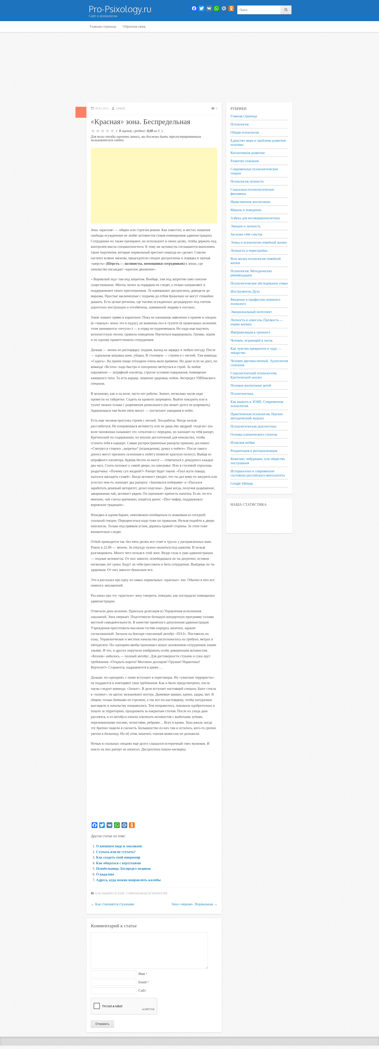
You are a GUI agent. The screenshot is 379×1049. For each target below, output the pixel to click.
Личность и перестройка (249, 250)
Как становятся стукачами (112, 904)
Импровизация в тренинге (250, 332)
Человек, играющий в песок (252, 340)
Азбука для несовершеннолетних (255, 218)
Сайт (142, 990)
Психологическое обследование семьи (259, 283)
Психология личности (247, 181)
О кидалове (105, 874)
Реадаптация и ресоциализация (254, 451)
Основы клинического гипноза (254, 434)
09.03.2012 (102, 108)
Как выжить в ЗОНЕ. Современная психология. (131, 893)
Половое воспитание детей (251, 385)
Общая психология (245, 132)
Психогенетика (242, 393)
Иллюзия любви (243, 442)
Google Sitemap (242, 483)
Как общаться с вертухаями (118, 863)
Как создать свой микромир (118, 857)
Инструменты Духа (245, 291)
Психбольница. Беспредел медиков (123, 868)
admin (120, 108)
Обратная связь (134, 26)
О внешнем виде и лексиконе (119, 846)
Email (143, 982)
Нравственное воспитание (250, 202)
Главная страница (103, 26)
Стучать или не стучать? (116, 852)
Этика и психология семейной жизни (259, 242)
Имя (142, 974)
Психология (239, 124)
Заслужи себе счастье (246, 234)
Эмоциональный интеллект (251, 312)
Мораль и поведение (246, 210)
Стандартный (80, 112)
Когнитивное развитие (248, 153)
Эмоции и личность (245, 226)
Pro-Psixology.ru (120, 8)
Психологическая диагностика (253, 426)
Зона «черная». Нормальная (194, 904)
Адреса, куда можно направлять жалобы (128, 880)
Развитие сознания (245, 161)
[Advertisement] (189, 67)
